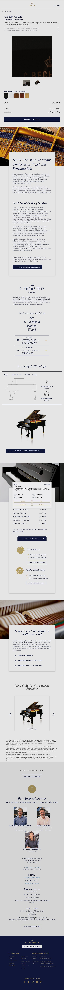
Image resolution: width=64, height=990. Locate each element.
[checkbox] (15, 495)
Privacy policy (47, 484)
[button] (16, 485)
